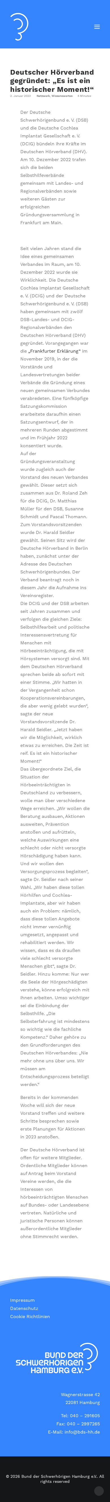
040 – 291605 (85, 1416)
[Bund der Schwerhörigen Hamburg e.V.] (19, 27)
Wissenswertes (62, 96)
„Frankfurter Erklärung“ (54, 351)
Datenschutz (24, 1308)
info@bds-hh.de (82, 1432)
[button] (97, 26)
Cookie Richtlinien (30, 1316)
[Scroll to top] (99, 1491)
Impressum (22, 1300)
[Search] (80, 26)
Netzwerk (43, 96)
